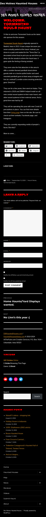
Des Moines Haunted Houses (18, 3)
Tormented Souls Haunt (13, 43)
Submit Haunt (10, 499)
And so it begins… (13, 454)
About (6, 504)
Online (11, 360)
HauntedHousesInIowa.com (14, 337)
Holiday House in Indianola (16, 421)
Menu (42, 3)
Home (6, 467)
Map (5, 478)
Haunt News (32, 180)
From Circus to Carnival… (15, 439)
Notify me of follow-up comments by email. (19, 275)
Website (7, 261)
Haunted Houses (11, 472)
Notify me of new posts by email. (15, 281)
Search (6, 392)
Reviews (7, 488)
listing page (15, 112)
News (6, 483)
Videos (6, 493)
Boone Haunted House (14, 433)
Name (7, 240)
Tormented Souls (9, 182)
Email (7, 251)
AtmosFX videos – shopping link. (18, 415)
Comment (8, 208)
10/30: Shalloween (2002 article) (18, 427)
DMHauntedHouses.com (13, 334)
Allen (8, 180)
